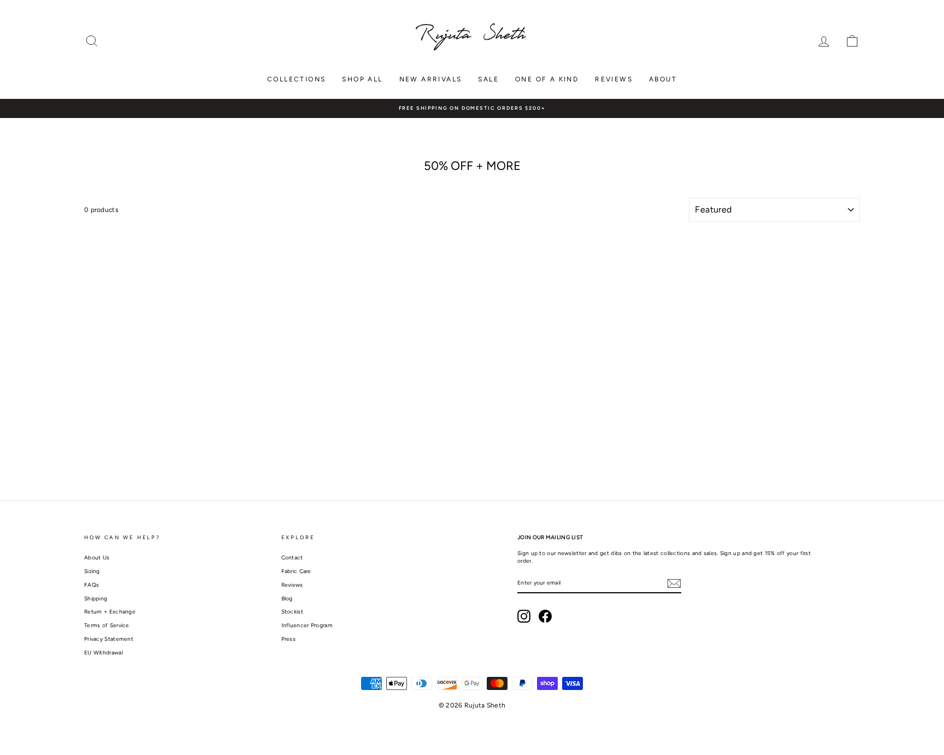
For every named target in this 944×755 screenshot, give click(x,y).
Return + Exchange (109, 611)
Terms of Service (106, 625)
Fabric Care (296, 571)
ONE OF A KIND (547, 79)
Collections (296, 79)
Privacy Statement (108, 638)
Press (288, 638)
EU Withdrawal (103, 652)
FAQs (91, 584)
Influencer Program (307, 625)
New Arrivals (430, 79)
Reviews (614, 79)
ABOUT (663, 79)
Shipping (95, 598)
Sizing (92, 571)
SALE (488, 79)
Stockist (292, 611)
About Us (96, 557)
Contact (292, 557)
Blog (287, 598)
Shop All (362, 79)
